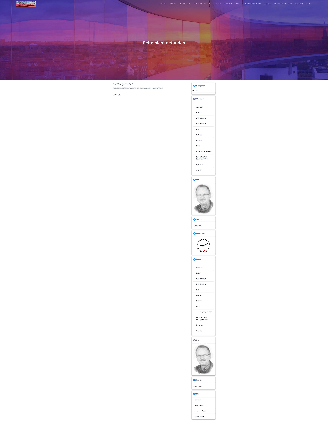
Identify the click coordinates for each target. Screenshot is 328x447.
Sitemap (308, 4)
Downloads (228, 4)
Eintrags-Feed (199, 405)
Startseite (164, 4)
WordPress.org (199, 416)
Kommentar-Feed (200, 411)
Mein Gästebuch (185, 4)
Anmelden (198, 400)
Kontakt (173, 4)
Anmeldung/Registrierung (251, 4)
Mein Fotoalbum (200, 4)
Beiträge (218, 4)
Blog (210, 4)
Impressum (299, 4)
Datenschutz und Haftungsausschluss (278, 4)
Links (237, 4)
